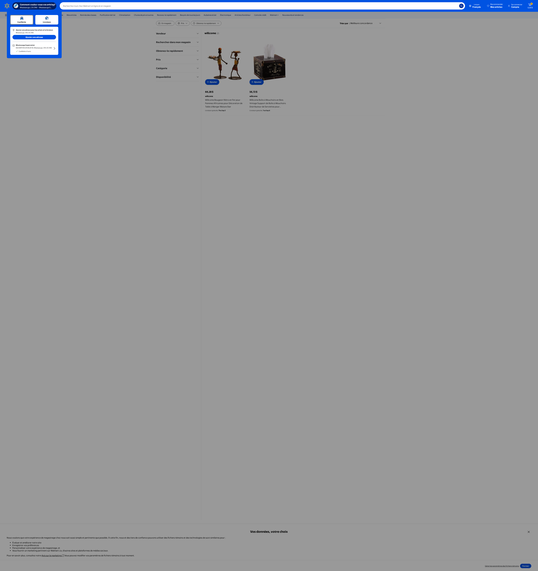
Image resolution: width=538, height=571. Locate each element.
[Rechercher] (461, 6)
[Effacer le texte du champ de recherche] (455, 6)
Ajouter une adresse (34, 37)
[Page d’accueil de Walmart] (7, 6)
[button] (495, 6)
